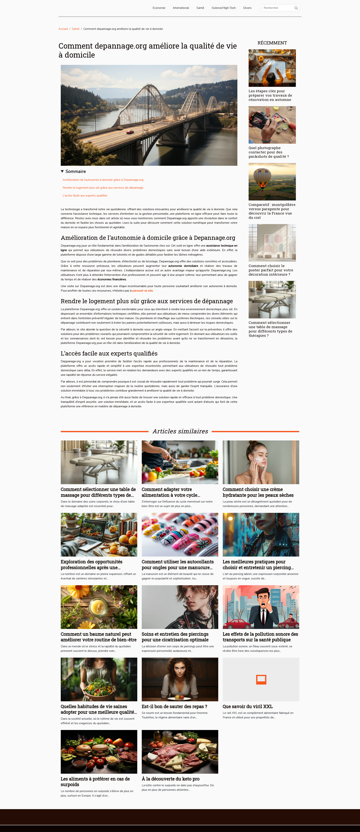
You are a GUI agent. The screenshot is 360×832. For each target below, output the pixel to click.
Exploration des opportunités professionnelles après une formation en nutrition (91, 567)
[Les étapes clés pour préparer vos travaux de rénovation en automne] (272, 68)
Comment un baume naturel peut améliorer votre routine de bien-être (98, 637)
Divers (247, 8)
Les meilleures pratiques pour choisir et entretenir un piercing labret (257, 567)
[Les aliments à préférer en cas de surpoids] (99, 751)
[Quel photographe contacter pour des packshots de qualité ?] (272, 125)
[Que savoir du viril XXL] (261, 679)
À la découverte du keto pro (171, 779)
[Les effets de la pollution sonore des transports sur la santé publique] (261, 607)
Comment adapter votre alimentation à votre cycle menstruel (169, 495)
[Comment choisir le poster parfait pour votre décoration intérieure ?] (272, 243)
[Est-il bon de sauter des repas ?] (180, 679)
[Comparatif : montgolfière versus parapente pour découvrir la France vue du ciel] (272, 181)
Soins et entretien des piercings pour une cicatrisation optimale (175, 637)
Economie (159, 8)
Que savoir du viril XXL (248, 706)
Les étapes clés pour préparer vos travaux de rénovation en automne (270, 95)
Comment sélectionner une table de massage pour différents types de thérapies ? (270, 329)
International (181, 8)
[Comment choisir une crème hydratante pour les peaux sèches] (261, 462)
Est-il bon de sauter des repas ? (174, 706)
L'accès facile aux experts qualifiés (85, 196)
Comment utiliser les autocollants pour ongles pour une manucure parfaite (178, 567)
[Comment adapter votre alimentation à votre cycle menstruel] (180, 462)
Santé (200, 8)
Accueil (63, 29)
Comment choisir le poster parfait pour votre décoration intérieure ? (271, 270)
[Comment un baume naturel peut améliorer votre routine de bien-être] (99, 607)
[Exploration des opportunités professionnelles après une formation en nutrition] (99, 534)
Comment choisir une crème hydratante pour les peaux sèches (258, 492)
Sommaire (75, 171)
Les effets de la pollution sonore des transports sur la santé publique (260, 637)
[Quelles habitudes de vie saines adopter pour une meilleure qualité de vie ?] (99, 679)
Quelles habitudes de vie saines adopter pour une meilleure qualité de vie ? (97, 712)
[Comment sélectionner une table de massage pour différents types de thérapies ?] (272, 299)
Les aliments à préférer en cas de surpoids (95, 781)
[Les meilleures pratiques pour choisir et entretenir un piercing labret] (261, 534)
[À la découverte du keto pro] (180, 751)
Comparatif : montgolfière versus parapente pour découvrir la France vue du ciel (272, 211)
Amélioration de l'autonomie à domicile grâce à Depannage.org (103, 180)
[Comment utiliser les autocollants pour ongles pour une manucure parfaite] (180, 534)
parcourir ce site (142, 291)
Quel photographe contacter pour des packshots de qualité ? (269, 152)
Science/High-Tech (224, 8)
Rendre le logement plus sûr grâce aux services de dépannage (103, 188)
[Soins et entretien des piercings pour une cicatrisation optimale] (180, 607)
